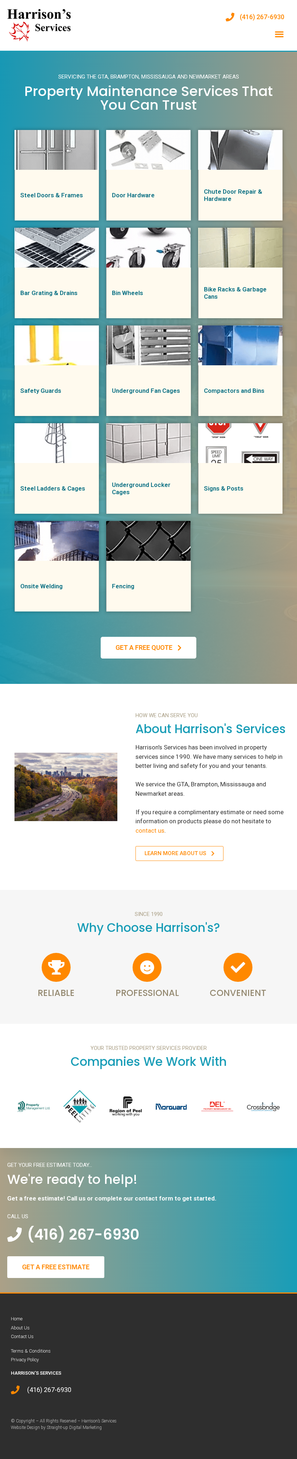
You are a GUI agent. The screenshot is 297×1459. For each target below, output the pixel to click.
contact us (149, 830)
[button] (279, 34)
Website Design (25, 1427)
